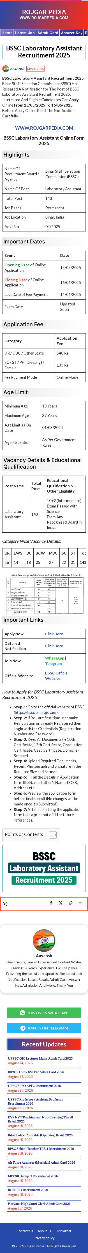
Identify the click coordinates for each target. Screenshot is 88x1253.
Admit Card (47, 33)
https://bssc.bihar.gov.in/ (35, 712)
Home (7, 33)
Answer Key (71, 33)
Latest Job (25, 33)
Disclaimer (64, 1231)
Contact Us (24, 1231)
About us (44, 1231)
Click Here (54, 645)
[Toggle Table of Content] (50, 835)
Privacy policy (44, 1238)
